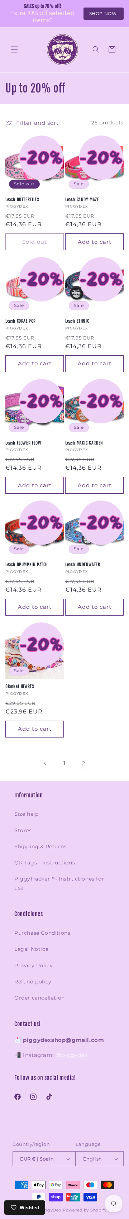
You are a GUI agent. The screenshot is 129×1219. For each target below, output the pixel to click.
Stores (23, 830)
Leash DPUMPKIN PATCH (26, 564)
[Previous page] (45, 763)
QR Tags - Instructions (44, 862)
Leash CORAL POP (20, 321)
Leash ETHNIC (77, 321)
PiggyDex (51, 1210)
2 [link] (84, 763)
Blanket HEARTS (19, 686)
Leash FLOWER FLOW (23, 443)
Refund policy (33, 981)
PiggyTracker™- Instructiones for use (59, 883)
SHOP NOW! (103, 13)
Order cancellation (39, 998)
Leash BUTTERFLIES (22, 199)
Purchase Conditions (42, 933)
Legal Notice (31, 949)
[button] (14, 49)
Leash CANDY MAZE (82, 199)
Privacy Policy (33, 965)
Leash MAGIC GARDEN (84, 443)
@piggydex (72, 1055)
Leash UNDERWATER (82, 564)
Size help (26, 814)
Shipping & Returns (40, 846)
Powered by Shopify (85, 1210)
